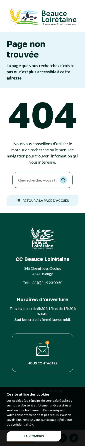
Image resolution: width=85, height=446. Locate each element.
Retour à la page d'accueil (46, 200)
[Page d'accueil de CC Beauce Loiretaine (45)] (43, 16)
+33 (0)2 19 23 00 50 (46, 282)
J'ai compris (33, 436)
